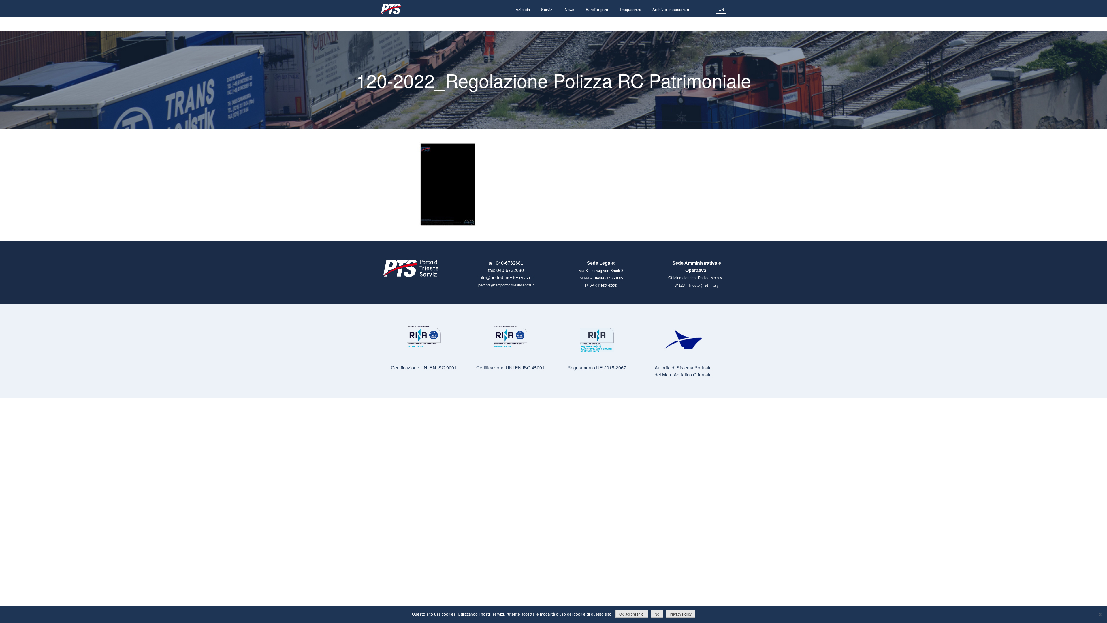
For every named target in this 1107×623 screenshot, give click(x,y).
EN (721, 9)
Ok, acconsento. (631, 613)
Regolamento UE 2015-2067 (596, 367)
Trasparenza (630, 9)
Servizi (547, 9)
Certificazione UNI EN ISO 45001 (510, 367)
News (570, 9)
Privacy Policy (681, 613)
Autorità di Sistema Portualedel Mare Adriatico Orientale (683, 371)
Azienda (523, 9)
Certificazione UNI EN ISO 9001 (424, 367)
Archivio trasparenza (670, 9)
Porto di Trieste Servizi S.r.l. (391, 9)
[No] (1100, 614)
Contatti (682, 23)
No (657, 613)
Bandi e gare (597, 9)
